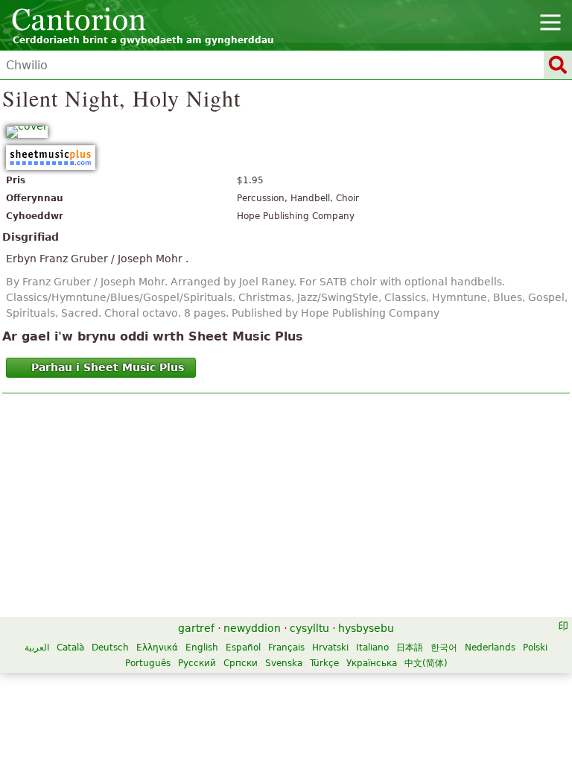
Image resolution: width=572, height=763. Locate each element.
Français (286, 647)
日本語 (409, 647)
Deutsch (110, 647)
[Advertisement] (286, 509)
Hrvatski (330, 647)
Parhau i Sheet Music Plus (107, 367)
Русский (197, 663)
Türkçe (324, 663)
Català (70, 647)
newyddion (252, 628)
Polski (535, 647)
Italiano (372, 647)
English (201, 647)
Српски (240, 663)
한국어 (443, 647)
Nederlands (490, 647)
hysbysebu (366, 628)
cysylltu (309, 628)
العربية (37, 647)
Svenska (283, 663)
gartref (196, 628)
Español (243, 647)
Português (148, 663)
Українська (371, 663)
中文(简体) (426, 663)
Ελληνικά (157, 647)
